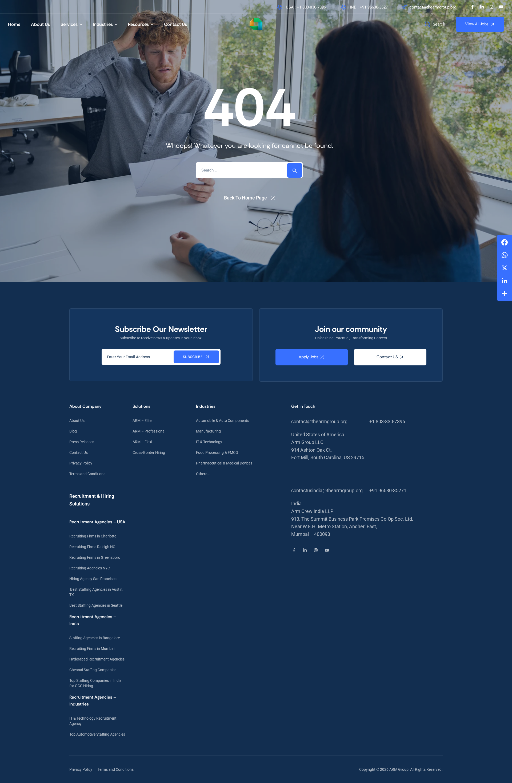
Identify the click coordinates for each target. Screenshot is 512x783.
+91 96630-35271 (387, 490)
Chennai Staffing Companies (92, 670)
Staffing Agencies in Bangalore (94, 638)
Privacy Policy (80, 463)
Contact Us (175, 24)
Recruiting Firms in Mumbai (91, 648)
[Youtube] (501, 6)
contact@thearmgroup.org (433, 7)
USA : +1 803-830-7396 (305, 7)
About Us (40, 24)
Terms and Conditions (87, 474)
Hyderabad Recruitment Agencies (97, 659)
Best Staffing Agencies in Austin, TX (96, 592)
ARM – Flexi (142, 442)
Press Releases (81, 442)
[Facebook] (472, 6)
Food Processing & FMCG (217, 452)
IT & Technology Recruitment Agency (93, 721)
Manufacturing (208, 431)
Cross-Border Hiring (149, 452)
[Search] (294, 170)
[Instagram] (491, 6)
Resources (138, 24)
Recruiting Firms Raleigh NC (92, 547)
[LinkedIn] (482, 6)
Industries (103, 24)
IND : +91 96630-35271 (369, 7)
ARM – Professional (149, 431)
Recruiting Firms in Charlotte (92, 536)
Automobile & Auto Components (222, 420)
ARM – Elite (142, 420)
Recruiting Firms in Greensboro (94, 557)
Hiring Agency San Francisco (93, 579)
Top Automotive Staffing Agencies (97, 734)
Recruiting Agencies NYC (89, 568)
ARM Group (399, 769)
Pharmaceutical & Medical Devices (224, 463)
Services (69, 24)
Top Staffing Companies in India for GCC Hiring (95, 683)
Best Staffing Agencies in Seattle (95, 605)
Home (14, 24)
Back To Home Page (245, 198)
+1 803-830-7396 (387, 421)
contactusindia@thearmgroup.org (327, 490)
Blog (73, 431)
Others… (203, 474)
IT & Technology (209, 442)
